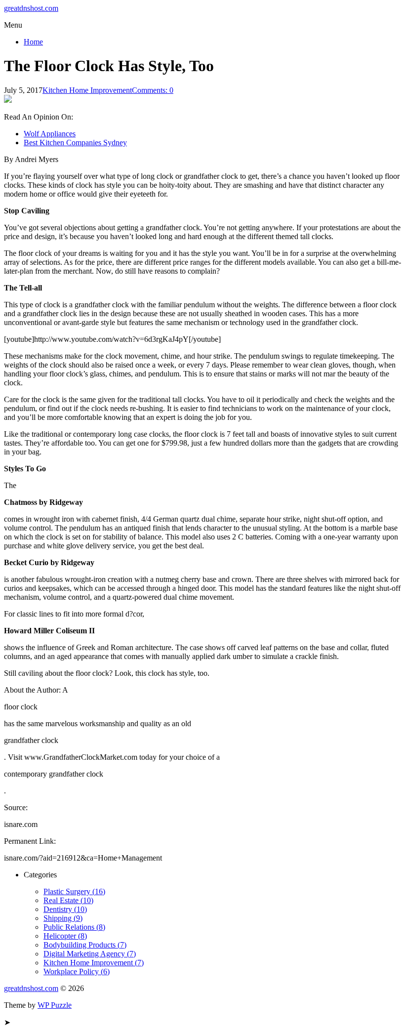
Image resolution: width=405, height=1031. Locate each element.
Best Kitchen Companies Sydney (75, 142)
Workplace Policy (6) (76, 971)
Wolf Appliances (50, 133)
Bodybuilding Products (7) (84, 945)
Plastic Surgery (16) (74, 891)
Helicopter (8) (65, 936)
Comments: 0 (152, 90)
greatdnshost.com (31, 8)
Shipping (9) (62, 918)
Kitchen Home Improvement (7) (93, 962)
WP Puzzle (55, 1005)
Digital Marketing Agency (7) (89, 953)
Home (33, 42)
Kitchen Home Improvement (87, 90)
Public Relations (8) (74, 927)
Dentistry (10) (65, 909)
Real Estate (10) (68, 900)
